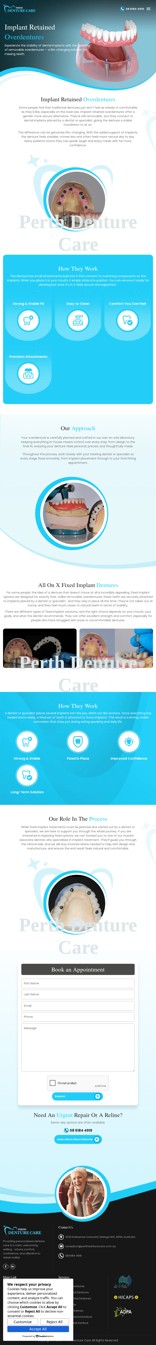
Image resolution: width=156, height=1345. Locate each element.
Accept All (38, 1328)
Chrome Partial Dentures (74, 1298)
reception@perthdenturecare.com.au (90, 1246)
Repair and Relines (70, 1311)
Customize (23, 1321)
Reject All (55, 1321)
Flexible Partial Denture (73, 1323)
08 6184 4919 (73, 1256)
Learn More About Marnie (74, 1139)
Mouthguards (67, 1304)
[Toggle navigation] (148, 9)
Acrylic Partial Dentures (73, 1292)
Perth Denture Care (77, 1340)
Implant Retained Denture (75, 1317)
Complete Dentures (71, 1286)
